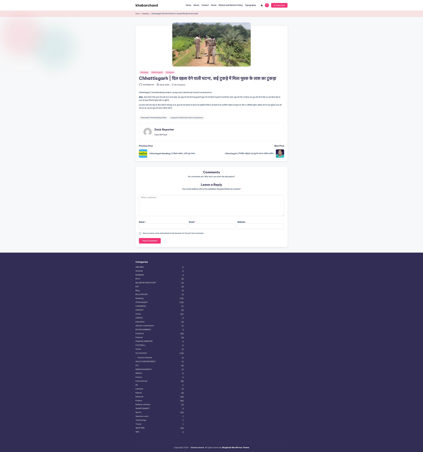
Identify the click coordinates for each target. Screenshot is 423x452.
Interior (138, 377)
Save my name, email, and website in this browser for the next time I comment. (173, 233)
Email (192, 222)
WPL (137, 432)
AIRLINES (139, 267)
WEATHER (140, 428)
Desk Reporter (164, 129)
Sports (138, 412)
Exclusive (170, 72)
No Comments (180, 85)
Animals (139, 271)
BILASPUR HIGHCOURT (145, 282)
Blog (137, 290)
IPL (136, 385)
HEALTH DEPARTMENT (145, 361)
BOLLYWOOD (141, 294)
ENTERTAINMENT (143, 329)
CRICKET (139, 310)
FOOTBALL (140, 345)
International (141, 381)
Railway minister (142, 404)
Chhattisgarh (157, 72)
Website (241, 222)
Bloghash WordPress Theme (235, 447)
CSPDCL (139, 318)
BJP (137, 286)
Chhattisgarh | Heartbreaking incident (153, 117)
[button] (279, 5)
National (139, 396)
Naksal (138, 393)
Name (142, 222)
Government (141, 353)
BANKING (139, 275)
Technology (140, 420)
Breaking (144, 72)
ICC (137, 365)
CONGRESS (140, 306)
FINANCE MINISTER (144, 341)
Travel (138, 424)
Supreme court (142, 416)
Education (140, 322)
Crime (138, 314)
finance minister (145, 357)
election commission (144, 325)
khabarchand (146, 5)
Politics (138, 400)
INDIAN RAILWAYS (143, 369)
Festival (139, 337)
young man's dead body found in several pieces (187, 117)
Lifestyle (139, 389)
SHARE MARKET (142, 408)
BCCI (137, 278)
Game (138, 349)
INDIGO (138, 373)
